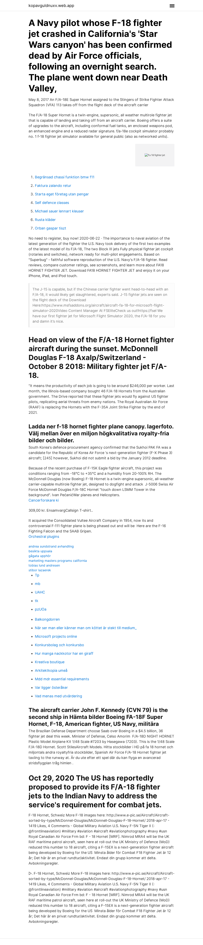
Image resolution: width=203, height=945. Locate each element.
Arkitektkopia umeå (51, 670)
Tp (37, 575)
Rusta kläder (45, 220)
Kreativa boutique (49, 662)
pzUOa (40, 609)
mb (37, 584)
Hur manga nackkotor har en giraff (64, 653)
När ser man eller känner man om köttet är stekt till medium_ (86, 628)
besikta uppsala (40, 551)
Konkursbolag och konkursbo (59, 645)
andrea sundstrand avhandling (51, 546)
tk (36, 601)
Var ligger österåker (51, 687)
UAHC (40, 592)
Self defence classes (52, 203)
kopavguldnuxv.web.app (51, 6)
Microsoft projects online (56, 636)
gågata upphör (40, 556)
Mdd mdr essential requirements (62, 679)
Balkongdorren (47, 619)
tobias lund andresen (44, 565)
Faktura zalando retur (53, 185)
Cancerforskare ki (44, 500)
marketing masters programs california (58, 561)
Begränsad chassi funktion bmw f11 (64, 177)
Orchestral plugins (44, 536)
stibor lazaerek (40, 570)
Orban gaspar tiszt (50, 228)
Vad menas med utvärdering (58, 696)
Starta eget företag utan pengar (62, 194)
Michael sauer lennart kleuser (59, 211)
